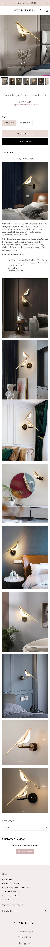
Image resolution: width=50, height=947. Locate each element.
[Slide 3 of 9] (19, 81)
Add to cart (26, 133)
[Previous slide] (3, 3)
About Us (7, 879)
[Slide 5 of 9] (33, 81)
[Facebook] (20, 943)
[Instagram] (25, 943)
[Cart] (47, 10)
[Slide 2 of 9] (12, 81)
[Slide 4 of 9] (26, 81)
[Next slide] (47, 3)
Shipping (6, 827)
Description (7, 153)
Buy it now (25, 141)
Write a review (25, 851)
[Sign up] (45, 911)
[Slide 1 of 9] (5, 81)
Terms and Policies (25, 937)
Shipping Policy (10, 883)
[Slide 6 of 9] (41, 81)
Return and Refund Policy (16, 887)
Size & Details (8, 821)
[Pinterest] (30, 943)
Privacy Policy (10, 895)
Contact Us (8, 899)
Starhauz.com (28, 931)
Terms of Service (11, 891)
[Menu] (3, 10)
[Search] (41, 10)
